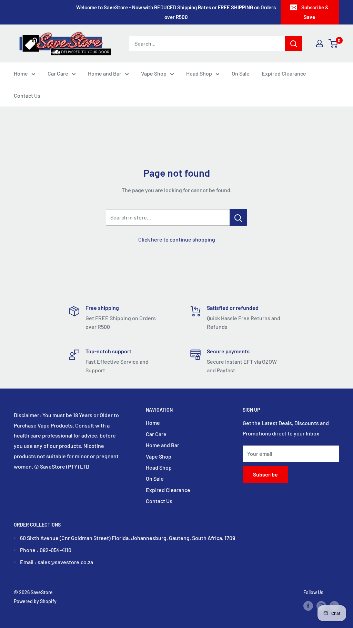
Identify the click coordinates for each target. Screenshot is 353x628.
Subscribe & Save (315, 12)
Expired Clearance (284, 73)
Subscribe (265, 474)
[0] (333, 43)
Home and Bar (104, 73)
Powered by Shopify (35, 601)
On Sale (241, 73)
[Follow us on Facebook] (308, 605)
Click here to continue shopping (176, 239)
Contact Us (27, 95)
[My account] (319, 43)
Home (21, 73)
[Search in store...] (238, 217)
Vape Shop (154, 73)
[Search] (293, 43)
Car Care (58, 73)
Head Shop (199, 73)
